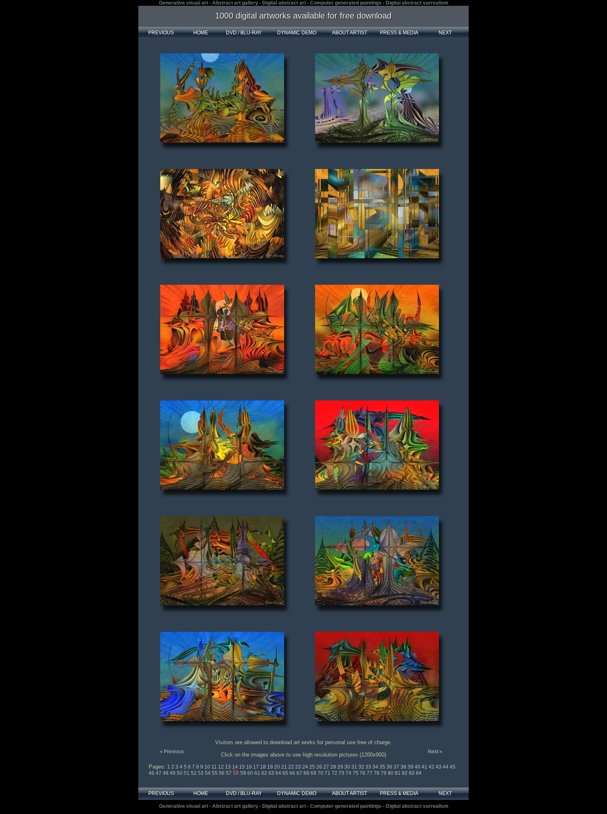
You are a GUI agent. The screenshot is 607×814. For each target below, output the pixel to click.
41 (425, 767)
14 (235, 767)
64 (278, 773)
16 (249, 767)
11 (214, 767)
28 (333, 767)
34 (375, 767)
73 (342, 773)
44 (446, 767)
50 (180, 773)
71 (328, 773)
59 (243, 773)
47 (159, 773)
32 (361, 767)
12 (221, 767)
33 (368, 767)
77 (370, 773)
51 (187, 773)
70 (321, 773)
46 (152, 773)
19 (270, 767)
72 (335, 773)
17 (256, 767)
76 (363, 773)
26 (319, 767)
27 (326, 767)
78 (377, 773)
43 (439, 767)
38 (404, 767)
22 (291, 767)
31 (354, 767)
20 (277, 767)
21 (284, 767)
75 (356, 773)
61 (257, 773)
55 (215, 773)
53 (201, 773)
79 (384, 773)
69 (314, 773)
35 (382, 767)
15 (242, 767)
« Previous (172, 751)
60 (250, 773)
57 (229, 773)
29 (340, 767)
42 (432, 767)
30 (347, 767)
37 (397, 767)
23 (298, 767)
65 (285, 773)
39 (411, 767)
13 (228, 767)
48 (166, 773)
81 (398, 773)
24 (305, 767)
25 (312, 767)
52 (194, 773)
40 (418, 767)
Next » (435, 751)
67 (300, 773)
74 (349, 773)
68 (307, 773)
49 (173, 773)
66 (292, 773)
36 (390, 767)
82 (405, 773)
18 (263, 767)
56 (222, 773)
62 (264, 773)
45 (452, 767)
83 (412, 773)
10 (207, 767)
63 (271, 773)
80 (391, 773)
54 (208, 773)
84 (419, 773)
